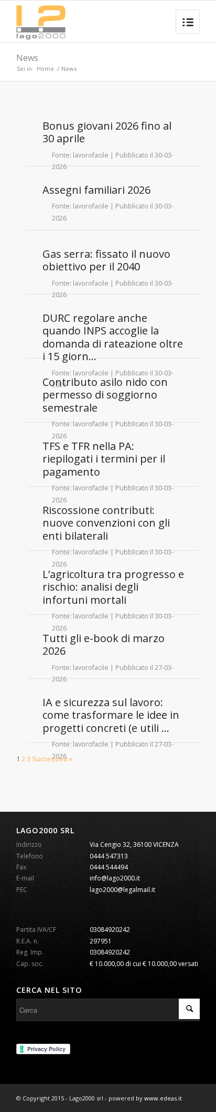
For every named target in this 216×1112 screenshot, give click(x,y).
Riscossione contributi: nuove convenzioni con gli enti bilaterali (106, 523)
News (27, 58)
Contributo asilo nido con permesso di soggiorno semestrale (105, 395)
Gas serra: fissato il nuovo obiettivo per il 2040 (106, 260)
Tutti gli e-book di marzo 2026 (103, 644)
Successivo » (52, 758)
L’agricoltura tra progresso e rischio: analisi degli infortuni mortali (113, 587)
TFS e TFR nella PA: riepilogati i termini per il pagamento (103, 459)
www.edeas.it (163, 1098)
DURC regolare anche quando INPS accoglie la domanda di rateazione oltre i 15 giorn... (112, 337)
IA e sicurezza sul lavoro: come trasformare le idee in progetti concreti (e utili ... (110, 715)
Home (45, 68)
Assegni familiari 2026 (96, 190)
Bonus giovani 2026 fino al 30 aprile (106, 132)
